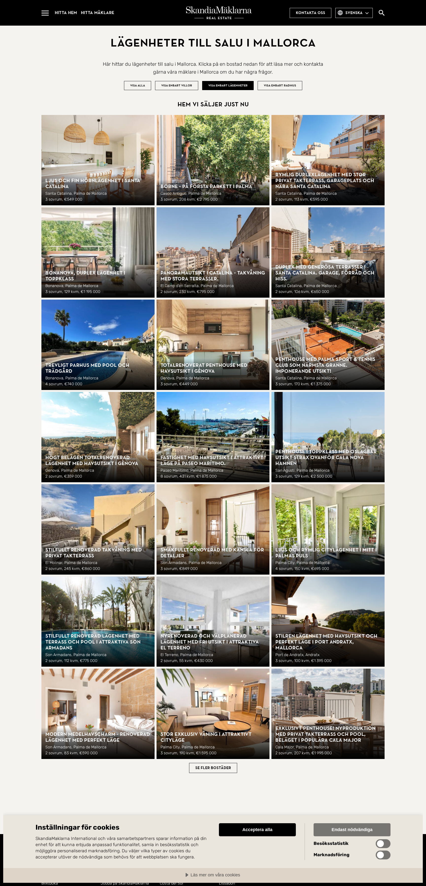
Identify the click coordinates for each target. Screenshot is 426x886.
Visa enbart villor (176, 85)
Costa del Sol (171, 883)
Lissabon (227, 883)
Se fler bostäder (213, 768)
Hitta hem (66, 12)
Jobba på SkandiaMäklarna (125, 883)
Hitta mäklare (97, 12)
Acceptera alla (257, 829)
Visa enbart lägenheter (228, 85)
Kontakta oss (310, 13)
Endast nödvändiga (352, 829)
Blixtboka (49, 883)
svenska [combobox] (354, 13)
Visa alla (137, 85)
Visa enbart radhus (280, 85)
